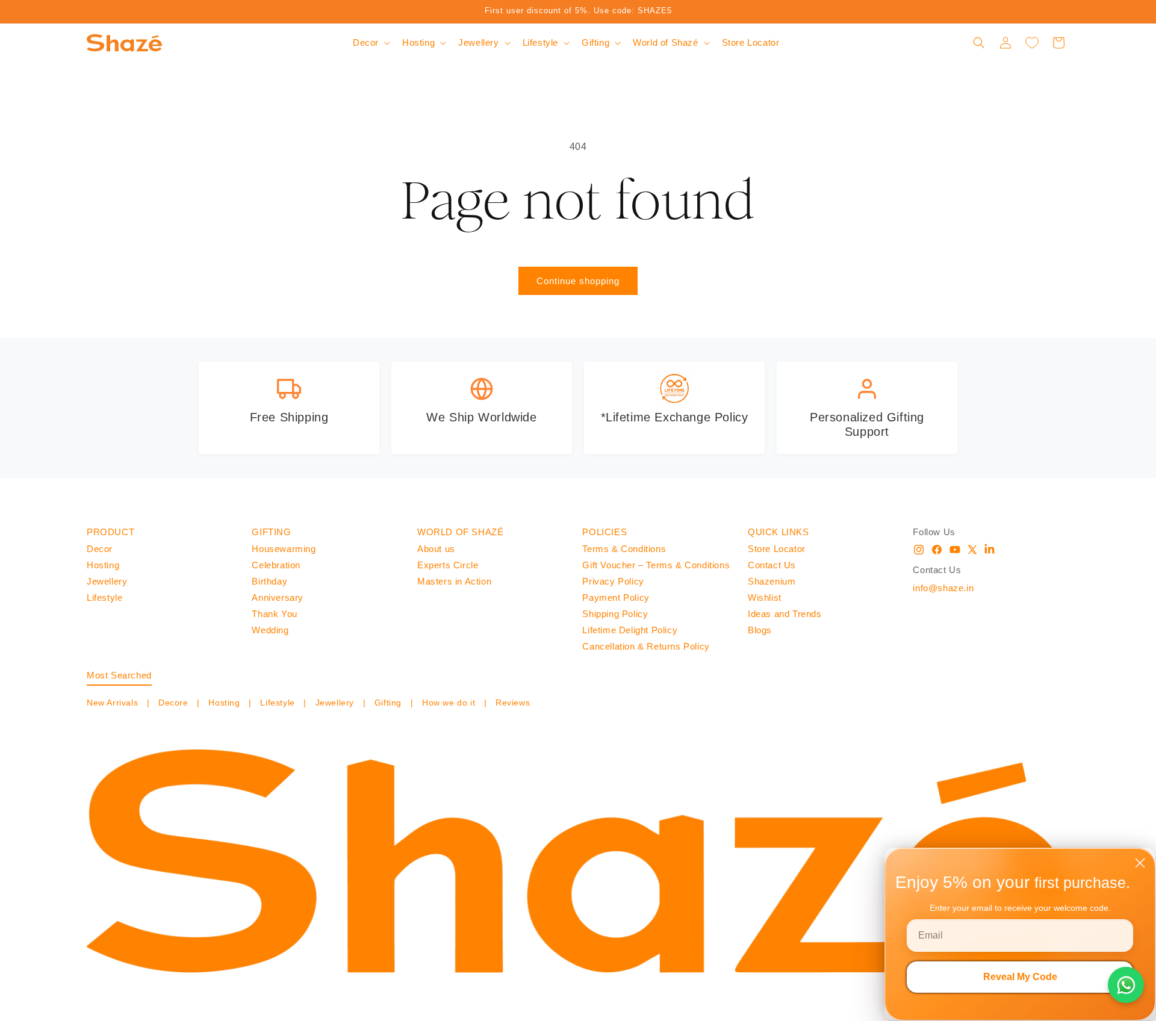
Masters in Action (454, 581)
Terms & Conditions (624, 549)
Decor (100, 549)
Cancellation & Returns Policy (645, 646)
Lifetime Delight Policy (629, 630)
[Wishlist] (1032, 42)
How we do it (448, 702)
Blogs (760, 630)
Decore (173, 702)
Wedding (270, 630)
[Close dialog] (1140, 863)
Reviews (511, 702)
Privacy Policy (613, 581)
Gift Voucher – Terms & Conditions (656, 565)
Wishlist (765, 597)
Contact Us (772, 565)
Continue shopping (578, 281)
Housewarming (283, 549)
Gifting (387, 702)
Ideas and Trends (785, 614)
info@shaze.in (943, 588)
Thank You (274, 614)
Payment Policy (615, 597)
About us (436, 549)
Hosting (103, 565)
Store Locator (777, 549)
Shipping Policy (615, 614)
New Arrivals (114, 702)
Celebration (276, 565)
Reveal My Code (1020, 977)
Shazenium (771, 581)
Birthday (269, 581)
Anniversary (277, 597)
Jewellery (107, 581)
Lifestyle (104, 597)
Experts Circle (447, 565)
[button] (370, 42)
